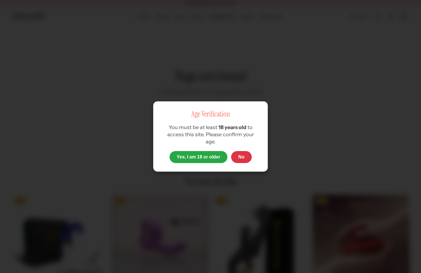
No (241, 156)
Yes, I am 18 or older (198, 156)
